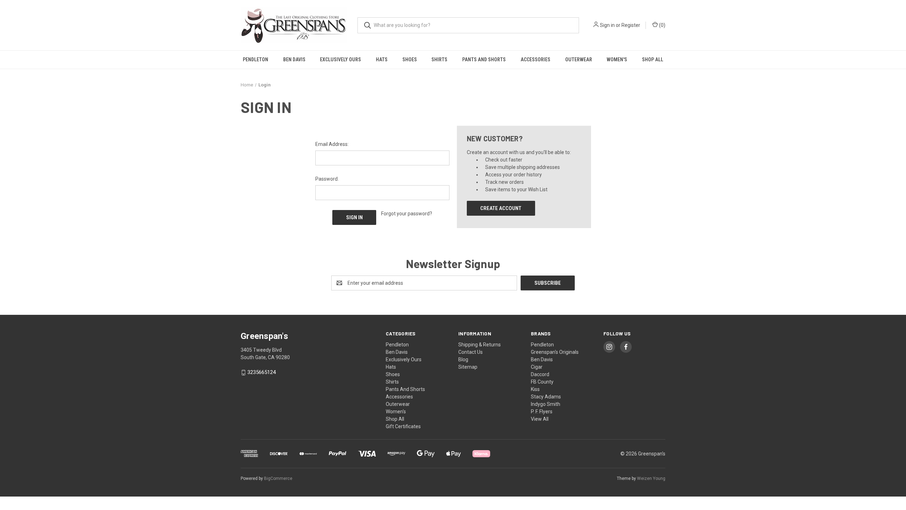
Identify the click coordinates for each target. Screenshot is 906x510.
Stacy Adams (546, 397)
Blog (463, 359)
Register (630, 25)
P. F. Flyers (541, 411)
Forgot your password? (406, 213)
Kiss (535, 389)
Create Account (500, 208)
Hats (382, 59)
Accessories (535, 59)
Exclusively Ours (340, 59)
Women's (617, 59)
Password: (327, 179)
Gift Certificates (403, 426)
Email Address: (332, 144)
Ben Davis (294, 59)
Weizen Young (651, 478)
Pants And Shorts (484, 59)
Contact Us (470, 352)
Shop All (652, 59)
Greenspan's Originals (555, 352)
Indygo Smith (545, 404)
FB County (542, 382)
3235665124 (261, 372)
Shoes (409, 59)
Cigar (537, 367)
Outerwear (578, 59)
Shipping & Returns (479, 344)
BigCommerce (278, 478)
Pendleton (255, 59)
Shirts (439, 59)
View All (540, 419)
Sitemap (467, 367)
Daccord (540, 374)
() (661, 25)
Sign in (607, 25)
